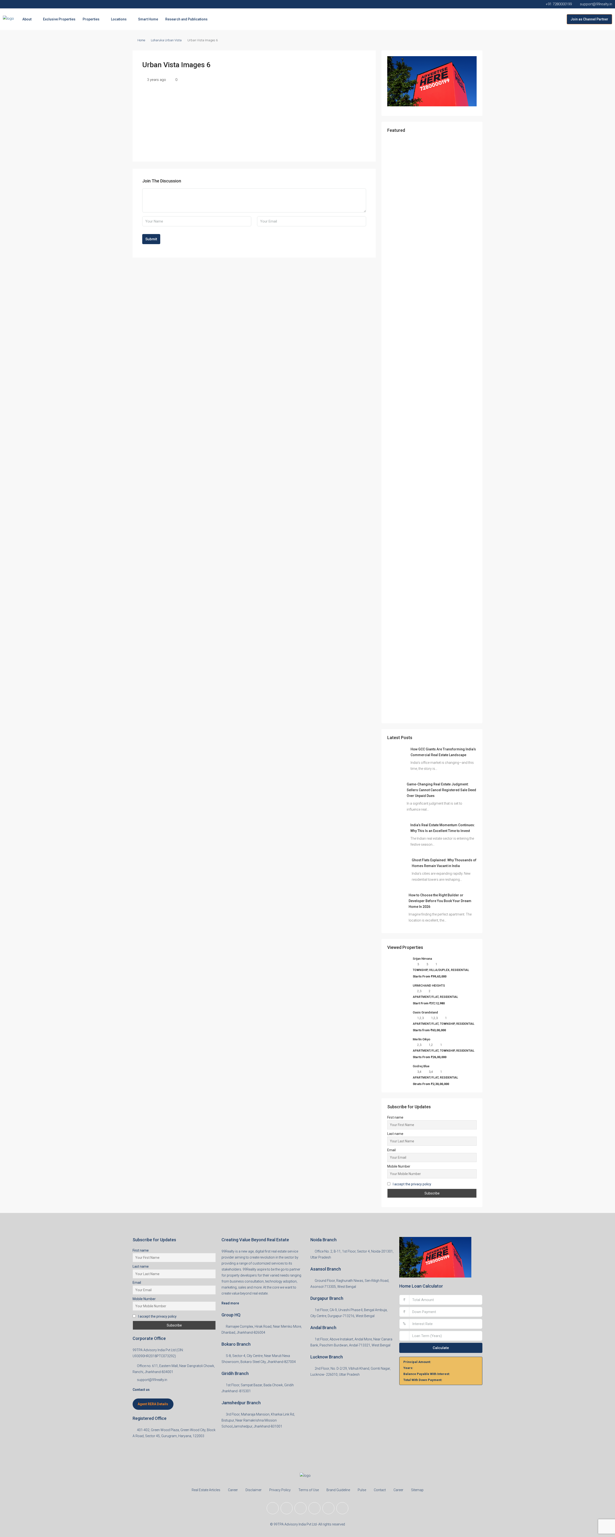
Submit (151, 239)
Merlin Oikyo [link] (421, 1039)
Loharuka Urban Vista (166, 40)
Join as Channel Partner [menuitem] (589, 19)
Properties (91, 19)
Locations (119, 19)
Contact (380, 1490)
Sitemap (417, 1490)
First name (395, 1117)
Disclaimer (254, 1490)
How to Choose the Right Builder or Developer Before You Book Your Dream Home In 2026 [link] (440, 901)
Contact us (141, 1390)
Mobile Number (398, 1166)
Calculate (441, 1348)
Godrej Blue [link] (421, 1066)
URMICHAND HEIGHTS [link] (429, 985)
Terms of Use (308, 1490)
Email (391, 1150)
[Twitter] (287, 1508)
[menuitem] (559, 19)
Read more (230, 1303)
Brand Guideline (338, 1490)
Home (141, 40)
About (26, 19)
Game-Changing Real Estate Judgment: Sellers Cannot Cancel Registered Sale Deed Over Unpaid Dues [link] (441, 790)
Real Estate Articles (206, 1490)
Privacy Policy (280, 1490)
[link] (397, 756)
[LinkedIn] (314, 1508)
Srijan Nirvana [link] (422, 958)
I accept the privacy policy (412, 1184)
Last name (395, 1134)
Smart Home (148, 19)
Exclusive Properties (59, 19)
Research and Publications (186, 19)
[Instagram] (301, 1508)
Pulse (362, 1490)
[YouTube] (328, 1508)
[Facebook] (273, 1508)
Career (233, 1490)
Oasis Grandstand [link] (425, 1012)
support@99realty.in (152, 1380)
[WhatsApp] (342, 1508)
